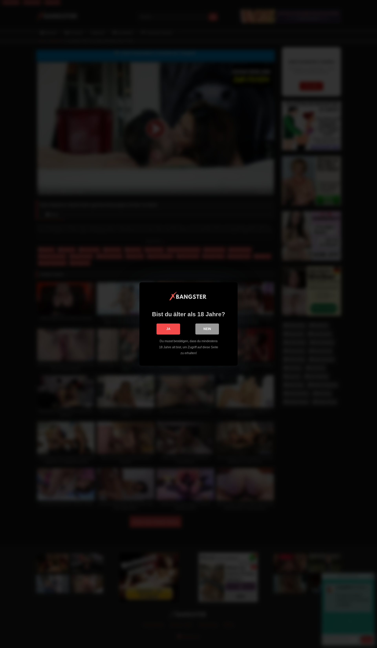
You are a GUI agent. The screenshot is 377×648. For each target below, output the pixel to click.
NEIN (207, 329)
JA (168, 329)
